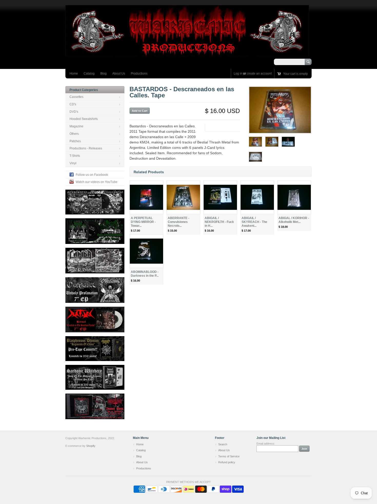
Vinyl (73, 163)
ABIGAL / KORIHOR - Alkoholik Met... (294, 220)
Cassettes (76, 97)
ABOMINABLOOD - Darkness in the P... (144, 273)
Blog (103, 73)
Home (74, 73)
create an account (259, 73)
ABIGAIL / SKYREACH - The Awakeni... (254, 222)
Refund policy (226, 462)
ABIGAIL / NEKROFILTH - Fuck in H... (219, 222)
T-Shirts (75, 156)
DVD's (74, 112)
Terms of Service (229, 456)
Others (74, 134)
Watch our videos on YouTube (96, 182)
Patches (75, 141)
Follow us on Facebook (92, 175)
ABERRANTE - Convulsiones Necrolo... (178, 222)
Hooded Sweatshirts (84, 119)
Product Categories (84, 90)
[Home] (187, 54)
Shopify (90, 445)
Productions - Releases (86, 148)
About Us (118, 73)
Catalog (89, 73)
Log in (238, 73)
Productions (139, 73)
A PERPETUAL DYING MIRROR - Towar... (143, 222)
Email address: (265, 443)
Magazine (76, 126)
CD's (73, 104)
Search (222, 444)
